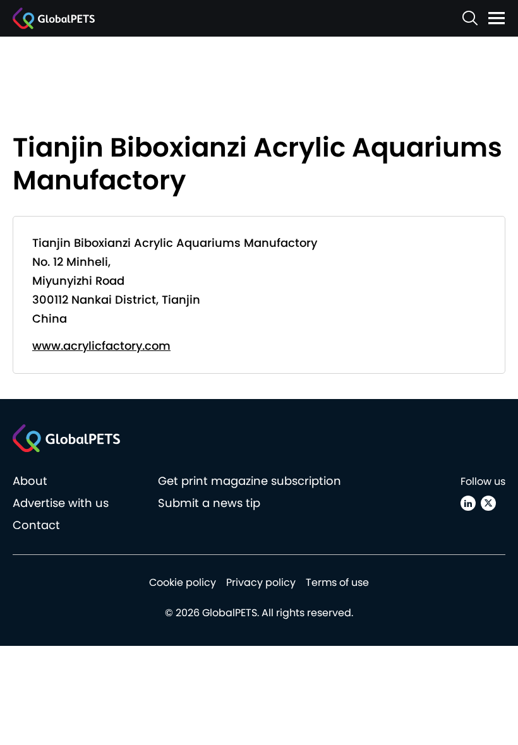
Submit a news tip (209, 503)
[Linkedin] (468, 503)
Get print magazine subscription (249, 481)
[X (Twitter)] (488, 503)
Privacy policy (261, 582)
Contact (36, 525)
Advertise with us (61, 503)
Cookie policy (182, 582)
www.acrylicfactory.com (101, 346)
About (30, 481)
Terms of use (337, 582)
